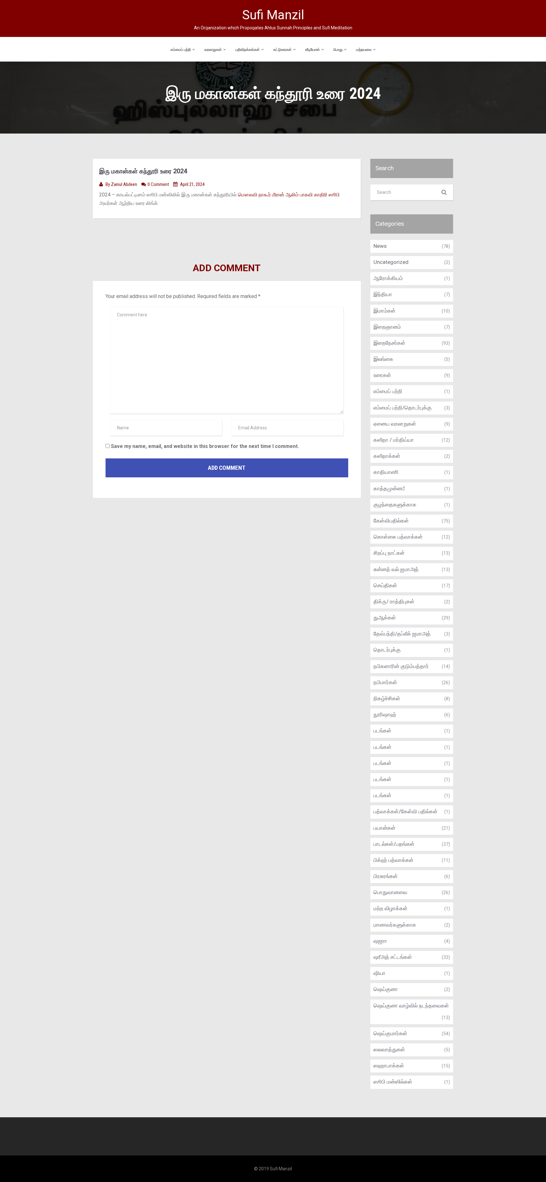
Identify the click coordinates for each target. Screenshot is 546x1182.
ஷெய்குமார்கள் (390, 1033)
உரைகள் (382, 375)
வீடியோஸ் (312, 49)
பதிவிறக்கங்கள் (247, 49)
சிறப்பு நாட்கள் (389, 553)
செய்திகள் (385, 585)
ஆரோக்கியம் (388, 278)
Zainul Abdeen (124, 184)
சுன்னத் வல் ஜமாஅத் (396, 569)
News (380, 246)
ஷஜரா (380, 941)
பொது (338, 49)
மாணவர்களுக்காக (394, 925)
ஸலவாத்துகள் (389, 1049)
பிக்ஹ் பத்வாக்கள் (393, 860)
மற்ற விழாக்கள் (390, 908)
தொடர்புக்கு (387, 650)
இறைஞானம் (387, 327)
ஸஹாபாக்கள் (388, 1065)
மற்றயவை (364, 49)
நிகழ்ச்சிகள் (386, 698)
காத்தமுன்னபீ (389, 488)
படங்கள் (382, 730)
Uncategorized (391, 262)
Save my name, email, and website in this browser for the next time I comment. (205, 446)
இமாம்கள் (384, 310)
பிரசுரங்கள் (385, 876)
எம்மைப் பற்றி (181, 49)
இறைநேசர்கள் (389, 343)
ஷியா (379, 973)
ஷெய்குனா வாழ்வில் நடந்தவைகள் (411, 1005)
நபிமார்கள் (385, 682)
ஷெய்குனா (385, 989)
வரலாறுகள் (213, 49)
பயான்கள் (384, 828)
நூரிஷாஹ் (384, 714)
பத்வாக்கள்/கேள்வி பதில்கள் (405, 811)
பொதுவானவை (390, 892)
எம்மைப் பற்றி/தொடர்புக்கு (402, 407)
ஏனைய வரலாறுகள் (394, 424)
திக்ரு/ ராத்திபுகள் (394, 601)
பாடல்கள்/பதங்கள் (394, 844)
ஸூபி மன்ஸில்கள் (392, 1081)
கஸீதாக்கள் (386, 456)
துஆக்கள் (384, 617)
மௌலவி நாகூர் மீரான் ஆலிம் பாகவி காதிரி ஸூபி (289, 195)
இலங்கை (383, 359)
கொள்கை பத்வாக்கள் (398, 537)
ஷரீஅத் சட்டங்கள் (392, 957)
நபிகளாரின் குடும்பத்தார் (401, 666)
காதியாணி (385, 472)
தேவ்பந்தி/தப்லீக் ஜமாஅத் (402, 633)
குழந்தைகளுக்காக (394, 504)
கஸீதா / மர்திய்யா (393, 440)
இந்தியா (382, 294)
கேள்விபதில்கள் (391, 520)
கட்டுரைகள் (282, 49)
